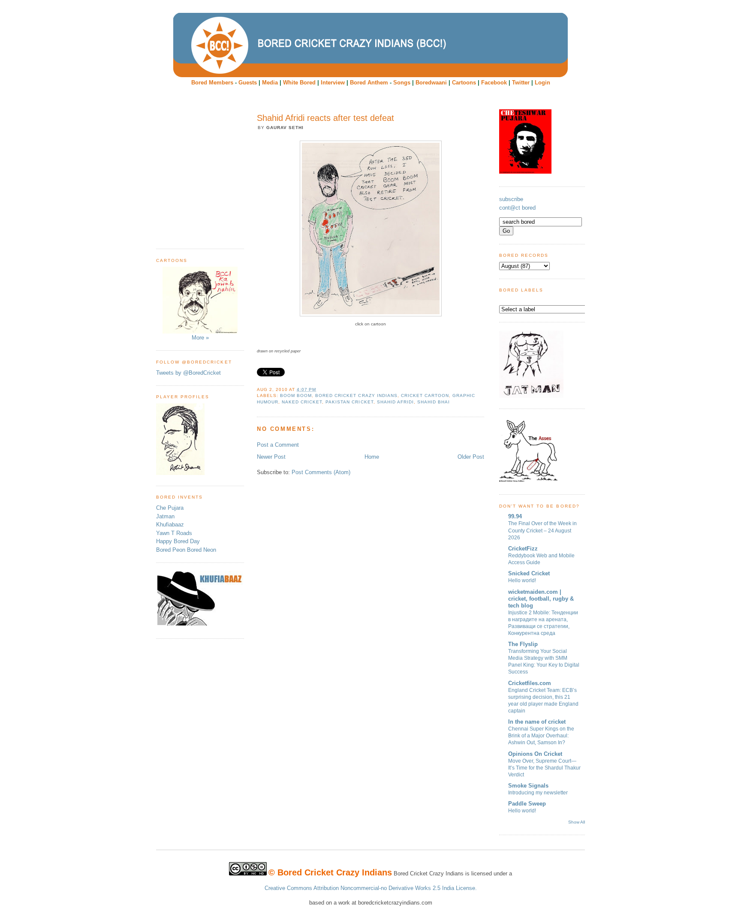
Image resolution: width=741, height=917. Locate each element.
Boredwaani (431, 82)
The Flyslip (523, 644)
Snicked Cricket (529, 573)
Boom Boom (296, 395)
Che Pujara (170, 508)
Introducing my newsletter (538, 793)
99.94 (515, 516)
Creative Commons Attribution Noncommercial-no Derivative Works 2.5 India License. (371, 888)
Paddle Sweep (527, 803)
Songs (401, 82)
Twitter (521, 82)
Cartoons (464, 82)
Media (270, 82)
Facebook (494, 82)
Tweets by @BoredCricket (188, 373)
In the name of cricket (537, 722)
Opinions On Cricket (535, 754)
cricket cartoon (425, 395)
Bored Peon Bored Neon (186, 550)
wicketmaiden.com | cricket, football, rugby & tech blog (541, 599)
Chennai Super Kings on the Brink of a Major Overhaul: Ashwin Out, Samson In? (541, 736)
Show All (576, 822)
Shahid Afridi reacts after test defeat (325, 118)
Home (371, 457)
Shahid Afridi (395, 402)
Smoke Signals (528, 785)
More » (200, 337)
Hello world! (522, 580)
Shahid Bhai (433, 402)
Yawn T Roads (174, 533)
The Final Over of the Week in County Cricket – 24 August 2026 (542, 530)
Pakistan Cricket (349, 402)
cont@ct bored (517, 207)
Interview (333, 82)
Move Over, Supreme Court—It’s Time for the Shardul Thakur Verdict (544, 768)
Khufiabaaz (170, 524)
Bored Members (212, 82)
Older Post (471, 457)
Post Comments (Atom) (321, 472)
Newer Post (271, 457)
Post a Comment (278, 445)
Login (542, 82)
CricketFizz (523, 548)
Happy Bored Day (178, 541)
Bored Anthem (369, 82)
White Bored (299, 82)
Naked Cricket (302, 402)
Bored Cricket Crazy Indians (356, 395)
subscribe (511, 199)
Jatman (165, 516)
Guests (247, 82)
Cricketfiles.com (529, 683)
